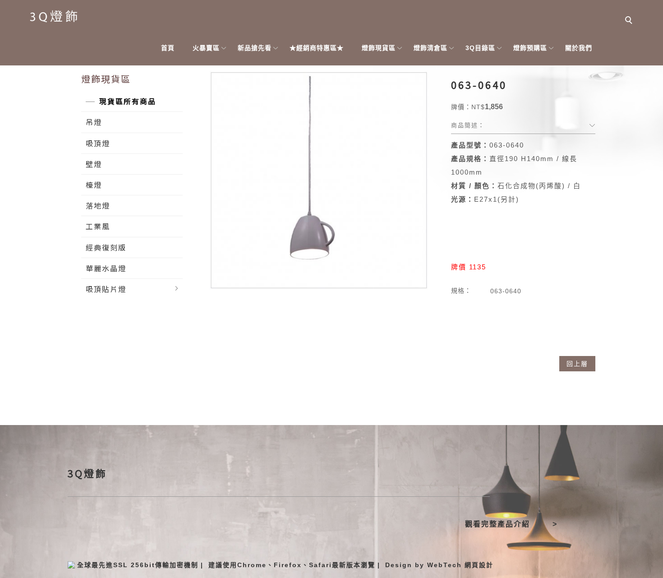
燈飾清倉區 (430, 47)
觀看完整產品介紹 (497, 524)
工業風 (98, 226)
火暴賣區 (206, 47)
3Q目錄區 (480, 47)
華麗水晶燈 (106, 268)
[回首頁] (53, 17)
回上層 (577, 363)
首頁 (168, 47)
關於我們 (578, 47)
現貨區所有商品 (127, 101)
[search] (630, 21)
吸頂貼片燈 (106, 288)
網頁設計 (479, 565)
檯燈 (94, 184)
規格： (461, 290)
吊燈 (94, 121)
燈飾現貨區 (379, 47)
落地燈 (98, 205)
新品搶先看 (255, 47)
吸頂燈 (98, 143)
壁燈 (94, 163)
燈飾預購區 (530, 47)
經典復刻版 (106, 247)
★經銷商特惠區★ (317, 47)
